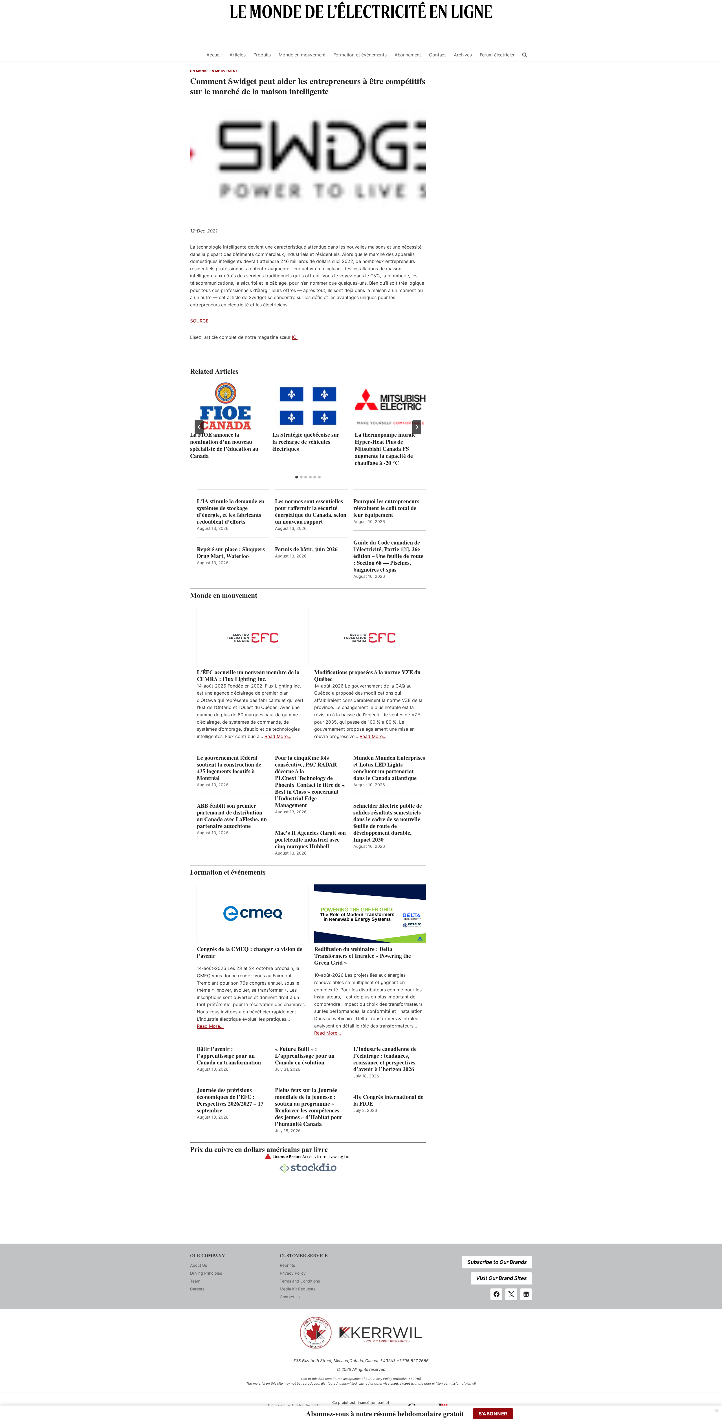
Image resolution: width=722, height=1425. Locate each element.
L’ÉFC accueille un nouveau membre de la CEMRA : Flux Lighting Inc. (248, 675)
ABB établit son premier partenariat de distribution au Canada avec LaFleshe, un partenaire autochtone (232, 815)
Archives (463, 55)
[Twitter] (511, 1294)
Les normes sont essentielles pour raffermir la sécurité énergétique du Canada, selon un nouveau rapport (310, 511)
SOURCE (199, 321)
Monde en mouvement (302, 55)
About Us (198, 1265)
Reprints (287, 1265)
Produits (262, 55)
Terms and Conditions (300, 1281)
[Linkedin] (526, 1294)
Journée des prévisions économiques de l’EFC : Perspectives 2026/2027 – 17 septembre (230, 1100)
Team (195, 1281)
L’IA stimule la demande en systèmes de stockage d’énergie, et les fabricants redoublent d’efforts (230, 511)
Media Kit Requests (297, 1288)
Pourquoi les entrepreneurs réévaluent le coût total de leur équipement (386, 508)
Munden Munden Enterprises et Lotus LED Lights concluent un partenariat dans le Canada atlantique (389, 767)
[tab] (296, 477)
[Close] (717, 1410)
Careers (197, 1288)
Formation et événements (359, 55)
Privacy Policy (293, 1273)
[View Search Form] (525, 55)
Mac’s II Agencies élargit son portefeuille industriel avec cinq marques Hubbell (310, 839)
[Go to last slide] (199, 427)
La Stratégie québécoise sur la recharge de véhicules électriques (305, 442)
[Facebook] (496, 1294)
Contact (437, 55)
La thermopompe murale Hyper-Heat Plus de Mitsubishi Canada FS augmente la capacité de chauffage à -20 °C (385, 449)
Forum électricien (498, 55)
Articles (238, 55)
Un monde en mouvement (213, 71)
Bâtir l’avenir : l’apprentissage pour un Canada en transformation (229, 1056)
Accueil (214, 55)
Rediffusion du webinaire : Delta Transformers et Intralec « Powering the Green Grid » (362, 956)
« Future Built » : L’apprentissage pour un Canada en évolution (304, 1056)
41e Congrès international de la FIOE (388, 1100)
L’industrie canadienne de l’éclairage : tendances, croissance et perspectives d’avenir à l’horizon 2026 (385, 1059)
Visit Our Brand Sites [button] (501, 1278)
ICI (295, 337)
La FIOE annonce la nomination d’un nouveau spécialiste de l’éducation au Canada (224, 445)
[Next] (416, 427)
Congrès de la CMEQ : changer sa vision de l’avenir (249, 952)
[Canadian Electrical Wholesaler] (195, 54)
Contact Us (290, 1296)
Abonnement (408, 55)
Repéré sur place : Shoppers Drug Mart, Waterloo (231, 552)
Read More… (278, 736)
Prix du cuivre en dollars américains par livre (259, 1149)
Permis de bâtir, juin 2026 (306, 549)
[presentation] (225, 406)
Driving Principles (206, 1273)
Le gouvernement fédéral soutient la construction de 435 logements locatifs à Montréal (229, 767)
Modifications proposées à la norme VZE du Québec (367, 675)
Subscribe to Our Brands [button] (497, 1262)
